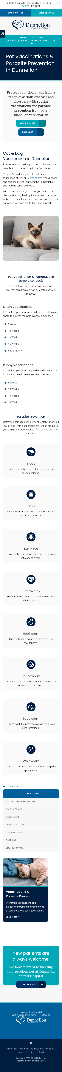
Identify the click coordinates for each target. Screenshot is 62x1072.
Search (41, 1052)
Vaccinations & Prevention (20, 801)
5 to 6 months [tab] (15, 350)
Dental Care (12, 817)
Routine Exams (14, 809)
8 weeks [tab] (12, 382)
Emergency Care (15, 848)
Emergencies (46, 13)
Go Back (12, 786)
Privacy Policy (12, 1049)
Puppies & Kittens (15, 825)
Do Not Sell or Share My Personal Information (37, 1049)
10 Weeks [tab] (13, 330)
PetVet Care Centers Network (35, 1061)
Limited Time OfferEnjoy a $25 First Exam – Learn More (31, 39)
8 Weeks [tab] (12, 324)
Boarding (11, 840)
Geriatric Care (14, 832)
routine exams (34, 177)
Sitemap (34, 1052)
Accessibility (23, 1052)
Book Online (15, 13)
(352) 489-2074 (32, 6)
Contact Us (27, 984)
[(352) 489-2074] (31, 132)
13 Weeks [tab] (13, 337)
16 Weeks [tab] (13, 344)
